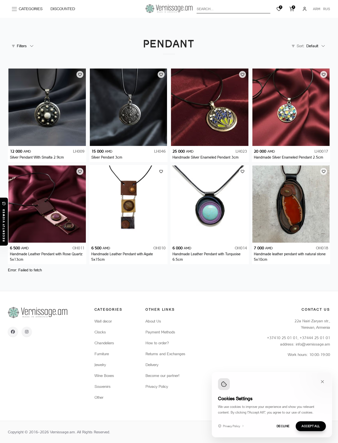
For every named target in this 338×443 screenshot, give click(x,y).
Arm (316, 9)
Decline (283, 426)
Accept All (311, 426)
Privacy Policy (231, 426)
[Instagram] (27, 332)
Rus (326, 9)
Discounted (62, 8)
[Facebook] (13, 332)
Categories (28, 9)
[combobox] (233, 8)
